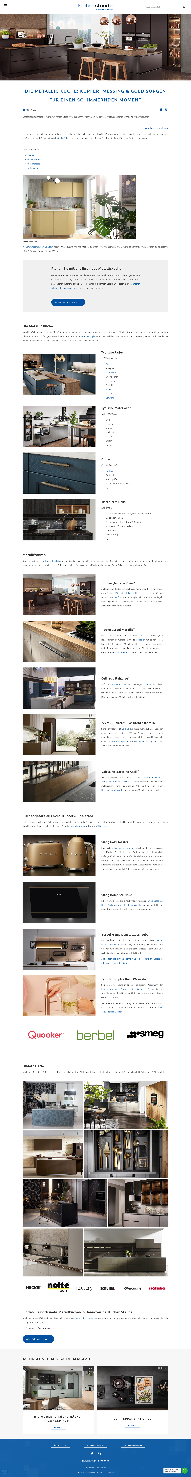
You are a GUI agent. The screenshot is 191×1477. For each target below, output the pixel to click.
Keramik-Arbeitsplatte (117, 741)
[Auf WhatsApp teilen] (75, 1125)
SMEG (152, 847)
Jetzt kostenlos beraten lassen (68, 302)
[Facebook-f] (92, 1453)
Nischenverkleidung (143, 741)
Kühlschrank (101, 826)
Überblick (31, 155)
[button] (5, 5)
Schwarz (110, 397)
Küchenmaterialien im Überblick (39, 246)
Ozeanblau (111, 381)
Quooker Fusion (145, 989)
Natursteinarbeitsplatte (112, 790)
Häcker (141, 639)
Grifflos (109, 470)
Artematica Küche (130, 781)
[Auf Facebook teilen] (73, 1125)
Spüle (58, 826)
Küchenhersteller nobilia (127, 593)
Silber (67, 138)
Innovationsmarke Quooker (115, 989)
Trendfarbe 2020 (118, 684)
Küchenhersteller (53, 560)
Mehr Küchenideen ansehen (38, 1339)
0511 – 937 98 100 (100, 1460)
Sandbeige (111, 372)
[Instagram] (99, 1453)
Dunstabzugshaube (79, 826)
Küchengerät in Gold (123, 847)
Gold (59, 138)
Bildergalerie (33, 167)
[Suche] (184, 7)
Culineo (147, 684)
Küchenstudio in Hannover (84, 1318)
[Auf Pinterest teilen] (78, 1125)
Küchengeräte (33, 163)
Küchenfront (117, 597)
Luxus (85, 332)
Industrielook (121, 652)
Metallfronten (33, 159)
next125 (125, 728)
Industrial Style (88, 336)
